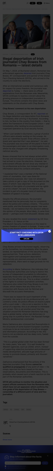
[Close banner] (49, 231)
